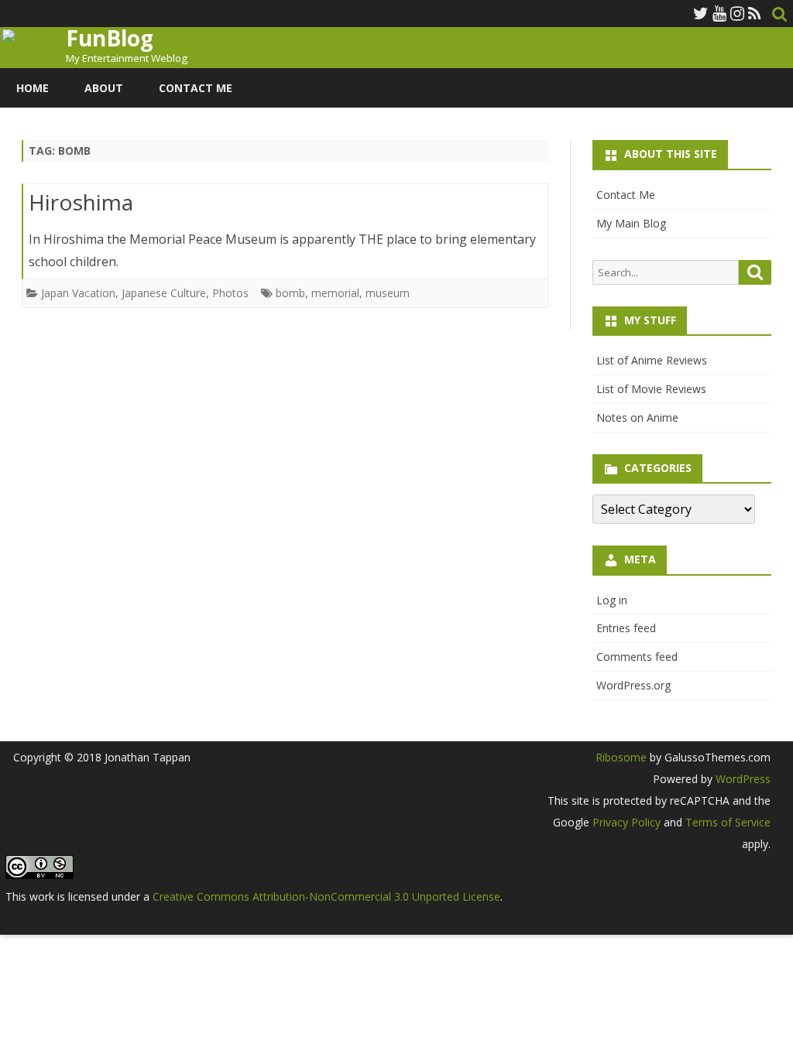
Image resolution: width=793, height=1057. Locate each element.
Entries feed (626, 628)
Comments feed (637, 656)
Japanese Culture (164, 293)
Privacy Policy (626, 822)
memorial (335, 293)
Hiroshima (81, 202)
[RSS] (754, 13)
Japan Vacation (78, 293)
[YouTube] (719, 13)
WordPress (741, 778)
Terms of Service (728, 822)
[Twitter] (701, 13)
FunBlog (109, 38)
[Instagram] (737, 13)
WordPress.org (633, 685)
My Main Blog (631, 223)
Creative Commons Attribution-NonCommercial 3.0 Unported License (326, 896)
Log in (611, 600)
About (103, 87)
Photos (230, 293)
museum (388, 293)
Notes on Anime (637, 417)
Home (32, 87)
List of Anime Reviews (651, 360)
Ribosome (621, 757)
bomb (290, 293)
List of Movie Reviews (651, 388)
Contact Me (195, 87)
